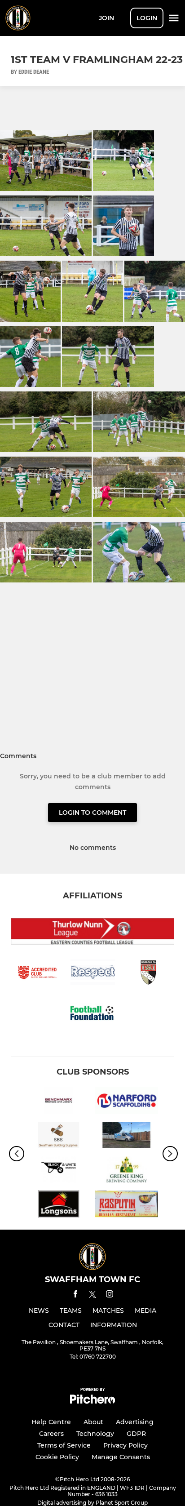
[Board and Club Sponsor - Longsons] (58, 1206)
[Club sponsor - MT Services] (126, 1137)
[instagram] (109, 1295)
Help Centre (51, 1422)
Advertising (135, 1422)
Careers (51, 1434)
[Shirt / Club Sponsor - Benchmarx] (58, 1102)
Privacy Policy (125, 1445)
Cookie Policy (57, 1457)
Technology (95, 1434)
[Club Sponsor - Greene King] (126, 1171)
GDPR (136, 1434)
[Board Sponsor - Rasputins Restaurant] (126, 1206)
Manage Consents (121, 1457)
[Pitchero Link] (92, 1401)
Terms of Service (64, 1445)
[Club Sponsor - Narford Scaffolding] (126, 1102)
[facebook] (75, 1295)
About (93, 1422)
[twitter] (92, 1295)
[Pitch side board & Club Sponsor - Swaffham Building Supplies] (58, 1137)
